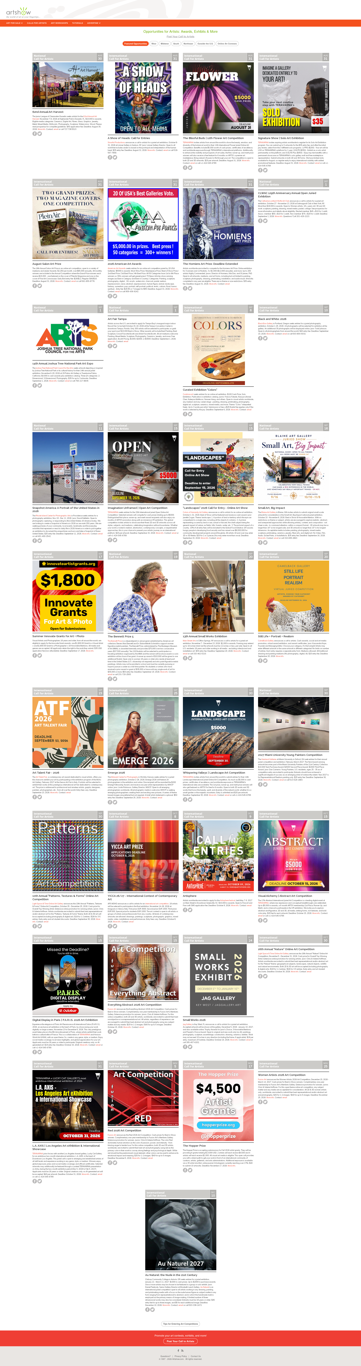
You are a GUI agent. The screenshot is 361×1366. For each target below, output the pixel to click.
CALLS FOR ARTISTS (37, 23)
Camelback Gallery (266, 641)
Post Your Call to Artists (180, 36)
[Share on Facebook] (34, 134)
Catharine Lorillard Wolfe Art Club (275, 201)
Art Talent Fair (41, 777)
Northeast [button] (188, 43)
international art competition (157, 903)
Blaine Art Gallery (268, 512)
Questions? (165, 1356)
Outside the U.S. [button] (205, 43)
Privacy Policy (181, 1356)
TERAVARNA (188, 142)
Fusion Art (112, 1009)
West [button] (153, 43)
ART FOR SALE (13, 23)
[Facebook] (178, 1350)
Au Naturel (204, 1287)
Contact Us (196, 1356)
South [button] (176, 43)
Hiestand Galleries (269, 759)
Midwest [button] (165, 43)
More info (41, 129)
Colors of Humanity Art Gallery (195, 512)
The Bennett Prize (115, 641)
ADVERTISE (93, 23)
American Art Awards (117, 268)
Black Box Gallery (265, 323)
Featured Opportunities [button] (135, 43)
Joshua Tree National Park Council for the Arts (54, 368)
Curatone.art (188, 394)
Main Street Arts (189, 641)
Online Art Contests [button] (227, 43)
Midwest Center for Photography (124, 777)
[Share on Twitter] (39, 134)
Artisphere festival (227, 900)
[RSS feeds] (182, 1350)
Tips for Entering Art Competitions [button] (180, 1323)
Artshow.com (178, 1359)
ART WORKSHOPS (59, 23)
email (56, 129)
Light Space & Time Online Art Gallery (47, 903)
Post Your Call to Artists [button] (180, 1341)
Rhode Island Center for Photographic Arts (53, 515)
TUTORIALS (77, 23)
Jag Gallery (187, 1024)
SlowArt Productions (116, 142)
